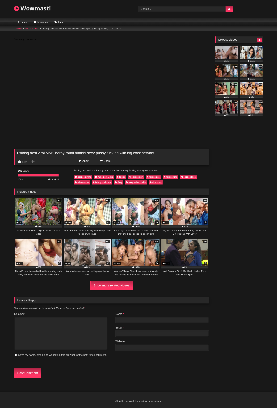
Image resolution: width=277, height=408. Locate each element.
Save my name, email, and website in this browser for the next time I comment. (62, 355)
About (85, 161)
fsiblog (122, 177)
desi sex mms (32, 28)
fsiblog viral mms (103, 182)
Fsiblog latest (190, 177)
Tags (60, 22)
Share (107, 161)
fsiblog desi (154, 177)
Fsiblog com (137, 177)
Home (24, 22)
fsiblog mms (83, 182)
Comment (19, 314)
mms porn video (105, 177)
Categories (42, 22)
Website (120, 341)
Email (119, 327)
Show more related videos (112, 285)
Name (119, 314)
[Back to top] (267, 398)
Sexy (120, 182)
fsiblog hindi (171, 177)
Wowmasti (35, 8)
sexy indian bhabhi (137, 182)
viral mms (156, 182)
